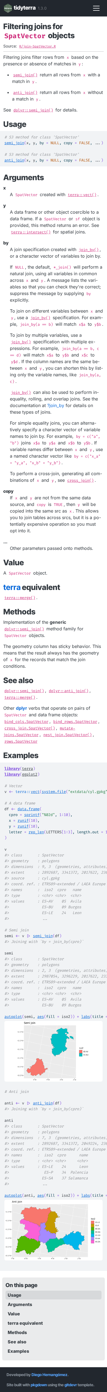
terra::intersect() (30, 232)
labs (85, 1016)
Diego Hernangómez (49, 1374)
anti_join (14, 160)
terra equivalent (25, 1323)
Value (14, 1313)
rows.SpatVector (20, 741)
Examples (18, 1351)
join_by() (88, 249)
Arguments (20, 1304)
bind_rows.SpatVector (75, 721)
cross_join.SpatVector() (29, 728)
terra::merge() (19, 597)
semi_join (14, 143)
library (12, 768)
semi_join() (25, 75)
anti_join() (25, 92)
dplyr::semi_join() (33, 110)
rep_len (36, 832)
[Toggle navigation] (96, 8)
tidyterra (25, 7)
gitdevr (70, 1384)
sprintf (32, 814)
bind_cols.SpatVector (26, 721)
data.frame (29, 809)
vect (35, 791)
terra (27, 768)
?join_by (55, 405)
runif (23, 820)
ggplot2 (29, 774)
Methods (17, 1332)
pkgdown (39, 1384)
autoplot (13, 1016)
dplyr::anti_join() (68, 691)
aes (40, 1016)
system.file (54, 791)
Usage (14, 1295)
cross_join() (80, 480)
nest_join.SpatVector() (67, 734)
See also (17, 1341)
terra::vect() (82, 194)
